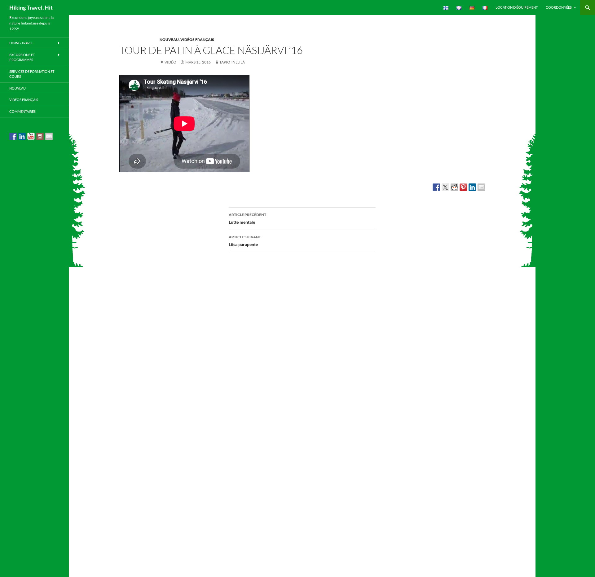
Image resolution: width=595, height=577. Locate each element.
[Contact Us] (49, 136)
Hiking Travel (21, 43)
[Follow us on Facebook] (13, 136)
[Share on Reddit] (454, 187)
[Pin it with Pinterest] (463, 187)
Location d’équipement (517, 7)
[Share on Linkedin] (472, 187)
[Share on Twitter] (445, 187)
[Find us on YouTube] (31, 136)
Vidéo (170, 62)
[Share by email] (481, 187)
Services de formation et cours (31, 74)
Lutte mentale (247, 218)
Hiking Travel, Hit (31, 7)
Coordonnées (559, 7)
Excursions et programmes (22, 57)
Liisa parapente (245, 241)
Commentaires (22, 111)
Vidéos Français (197, 39)
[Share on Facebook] (436, 187)
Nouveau (169, 39)
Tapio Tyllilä (232, 62)
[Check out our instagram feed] (40, 136)
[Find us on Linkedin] (22, 136)
